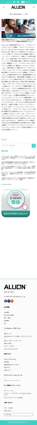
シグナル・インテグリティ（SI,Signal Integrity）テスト (18, 394)
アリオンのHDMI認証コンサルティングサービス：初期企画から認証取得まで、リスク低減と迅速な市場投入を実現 (18, 168)
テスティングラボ (9, 346)
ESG (5, 323)
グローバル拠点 (8, 408)
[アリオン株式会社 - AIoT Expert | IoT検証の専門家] (18, 7)
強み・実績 (7, 318)
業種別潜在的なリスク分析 (11, 365)
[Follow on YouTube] (14, 2)
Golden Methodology (10, 359)
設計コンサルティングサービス (12, 341)
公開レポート (7, 370)
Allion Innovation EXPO (11, 349)
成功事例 (6, 362)
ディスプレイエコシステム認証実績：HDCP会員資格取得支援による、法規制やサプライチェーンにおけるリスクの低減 (18, 173)
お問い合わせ (7, 411)
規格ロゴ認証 (7, 343)
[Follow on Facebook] (5, 301)
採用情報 (6, 321)
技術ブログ (7, 367)
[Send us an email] (8, 301)
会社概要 (6, 312)
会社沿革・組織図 (9, 315)
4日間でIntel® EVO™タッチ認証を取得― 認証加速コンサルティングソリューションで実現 (18, 179)
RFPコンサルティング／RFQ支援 (13, 398)
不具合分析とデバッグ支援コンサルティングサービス (18, 337)
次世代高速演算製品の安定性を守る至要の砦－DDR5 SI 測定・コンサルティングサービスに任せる (18, 163)
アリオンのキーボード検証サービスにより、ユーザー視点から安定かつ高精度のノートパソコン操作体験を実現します (18, 157)
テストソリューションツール (12, 380)
